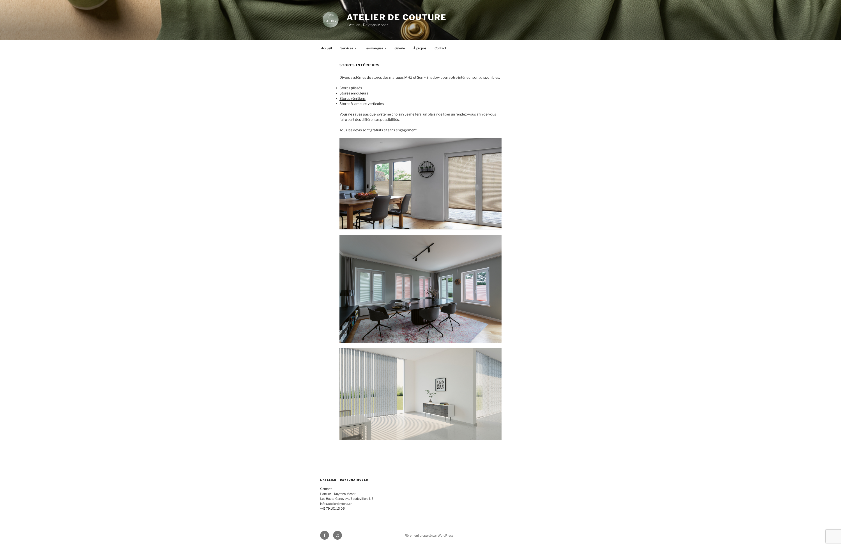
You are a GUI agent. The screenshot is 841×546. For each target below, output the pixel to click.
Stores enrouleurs (353, 93)
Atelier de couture (397, 17)
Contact (440, 48)
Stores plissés (350, 88)
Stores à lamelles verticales (361, 104)
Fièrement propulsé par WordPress (429, 535)
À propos (419, 48)
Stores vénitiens (352, 98)
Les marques (373, 48)
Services (346, 48)
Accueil (326, 48)
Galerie (399, 48)
